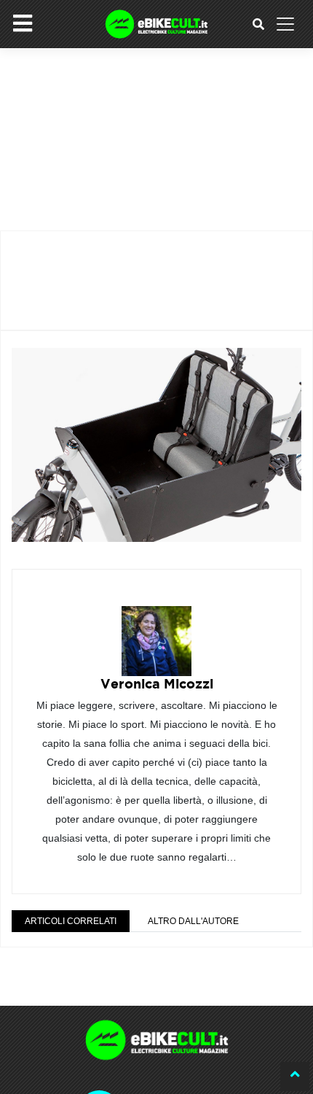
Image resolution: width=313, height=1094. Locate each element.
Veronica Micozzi (156, 683)
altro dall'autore (193, 921)
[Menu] (22, 23)
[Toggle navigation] (285, 24)
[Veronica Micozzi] (156, 630)
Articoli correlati (70, 921)
